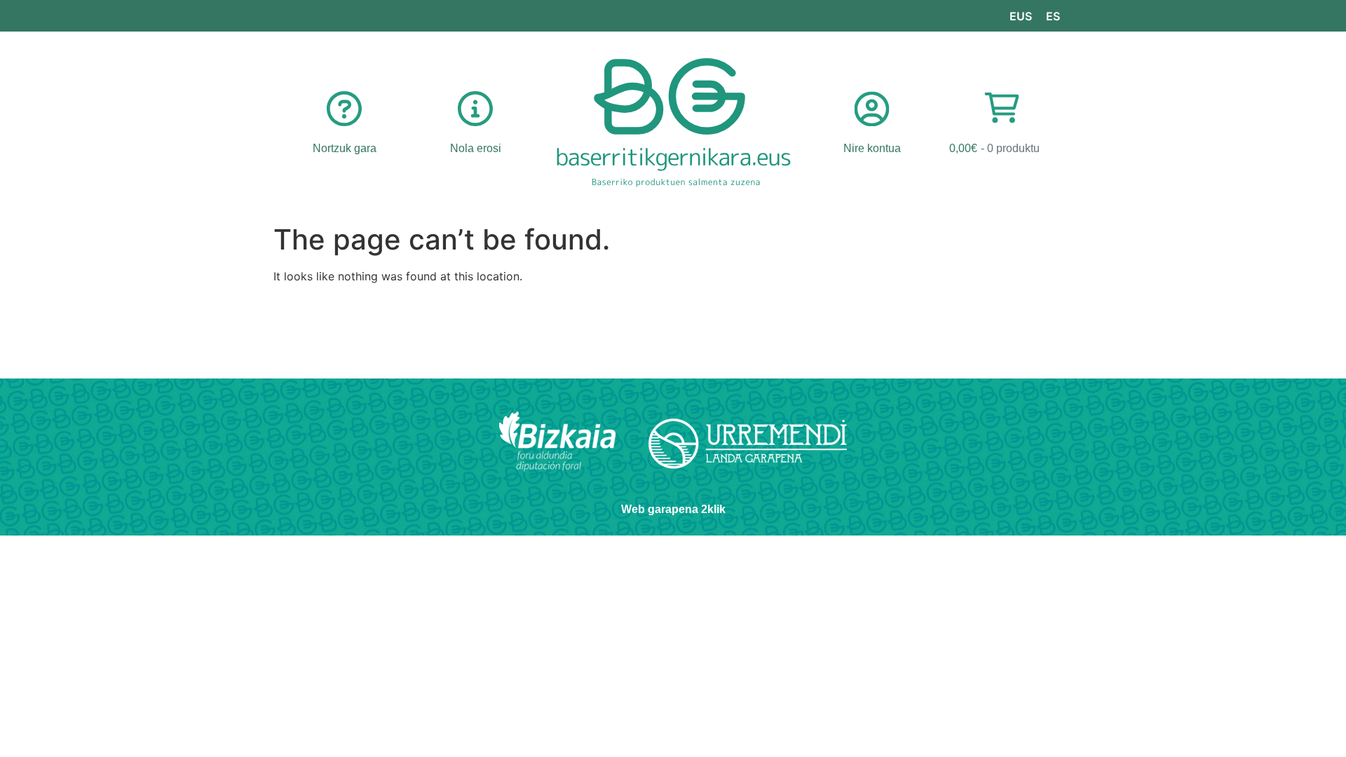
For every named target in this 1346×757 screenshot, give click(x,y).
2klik (713, 509)
